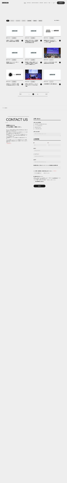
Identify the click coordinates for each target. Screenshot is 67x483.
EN (54, 2)
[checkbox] (47, 126)
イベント (12, 20)
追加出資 (40, 20)
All (7, 20)
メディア (23, 20)
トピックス (18, 20)
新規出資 (35, 20)
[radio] (47, 124)
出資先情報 (29, 20)
